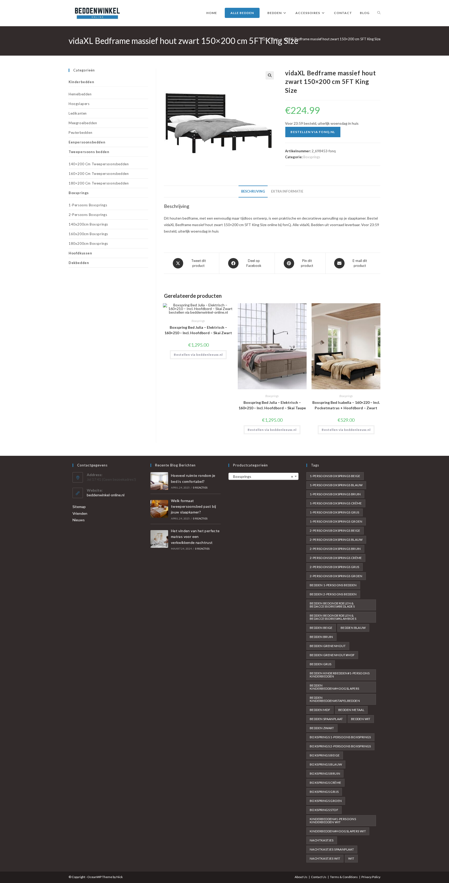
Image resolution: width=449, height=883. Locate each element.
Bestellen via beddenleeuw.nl (198, 355)
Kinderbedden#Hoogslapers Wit (338, 831)
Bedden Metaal (351, 710)
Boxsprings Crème (325, 783)
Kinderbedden (81, 82)
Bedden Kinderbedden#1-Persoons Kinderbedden (339, 674)
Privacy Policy (370, 877)
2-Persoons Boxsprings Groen (336, 576)
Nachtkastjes (322, 840)
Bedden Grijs (321, 664)
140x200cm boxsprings (88, 224)
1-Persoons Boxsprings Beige (335, 476)
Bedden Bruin (321, 637)
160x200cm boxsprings (88, 234)
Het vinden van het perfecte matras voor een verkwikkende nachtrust (195, 537)
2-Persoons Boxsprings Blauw (336, 540)
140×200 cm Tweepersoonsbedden (99, 164)
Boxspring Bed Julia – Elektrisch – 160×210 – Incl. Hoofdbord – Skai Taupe (272, 405)
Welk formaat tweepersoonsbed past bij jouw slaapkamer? (193, 506)
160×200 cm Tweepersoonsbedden (99, 174)
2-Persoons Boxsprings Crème (336, 558)
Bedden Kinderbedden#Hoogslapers (334, 686)
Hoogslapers (79, 104)
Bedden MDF (320, 710)
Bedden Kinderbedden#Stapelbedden (335, 699)
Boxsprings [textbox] (262, 476)
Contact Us (318, 877)
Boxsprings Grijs (324, 792)
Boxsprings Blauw (326, 764)
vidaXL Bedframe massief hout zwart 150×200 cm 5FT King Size (332, 39)
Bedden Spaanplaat (326, 719)
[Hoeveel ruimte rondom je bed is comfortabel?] (159, 481)
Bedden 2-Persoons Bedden (333, 594)
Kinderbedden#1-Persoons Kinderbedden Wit (333, 820)
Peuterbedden (80, 132)
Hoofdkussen (80, 253)
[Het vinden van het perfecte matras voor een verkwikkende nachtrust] (159, 539)
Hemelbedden (80, 94)
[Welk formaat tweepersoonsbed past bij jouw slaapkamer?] (159, 509)
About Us (301, 877)
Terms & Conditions (344, 877)
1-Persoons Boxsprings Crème (336, 503)
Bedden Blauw (353, 628)
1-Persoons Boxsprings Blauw (336, 485)
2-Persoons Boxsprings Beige (335, 530)
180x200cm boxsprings (88, 243)
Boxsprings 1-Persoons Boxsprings (340, 737)
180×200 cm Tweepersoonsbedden (99, 183)
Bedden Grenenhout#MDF (332, 655)
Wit (351, 858)
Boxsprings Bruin (325, 773)
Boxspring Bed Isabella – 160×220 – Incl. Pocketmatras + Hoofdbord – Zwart (346, 405)
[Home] (264, 39)
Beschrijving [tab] (253, 191)
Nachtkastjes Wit (325, 858)
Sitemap (79, 506)
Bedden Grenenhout (328, 646)
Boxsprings (311, 157)
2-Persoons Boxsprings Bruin (335, 549)
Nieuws (78, 520)
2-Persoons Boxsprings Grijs (334, 567)
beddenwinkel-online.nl (105, 495)
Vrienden (79, 513)
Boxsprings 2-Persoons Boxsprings (340, 746)
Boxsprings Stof (324, 810)
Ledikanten (78, 113)
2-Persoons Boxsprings (88, 215)
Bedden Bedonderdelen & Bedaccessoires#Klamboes (333, 617)
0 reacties (200, 487)
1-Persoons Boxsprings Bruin (335, 494)
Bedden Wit (361, 719)
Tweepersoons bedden (89, 152)
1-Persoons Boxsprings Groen (336, 521)
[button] (270, 75)
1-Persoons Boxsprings (88, 205)
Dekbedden (79, 263)
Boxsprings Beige (325, 755)
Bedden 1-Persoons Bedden (333, 585)
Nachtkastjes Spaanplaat (332, 849)
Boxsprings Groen (326, 801)
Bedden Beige (321, 628)
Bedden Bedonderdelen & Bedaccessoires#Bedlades (332, 604)
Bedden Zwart (322, 728)
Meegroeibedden (83, 123)
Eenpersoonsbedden (87, 142)
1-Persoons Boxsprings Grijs (334, 512)
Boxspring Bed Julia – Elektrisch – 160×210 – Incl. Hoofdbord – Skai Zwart (198, 330)
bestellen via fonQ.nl (312, 132)
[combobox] (263, 476)
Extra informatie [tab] (287, 191)
